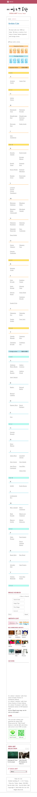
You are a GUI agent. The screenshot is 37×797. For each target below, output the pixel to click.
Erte (11, 417)
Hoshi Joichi (22, 124)
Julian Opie (22, 470)
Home (9, 19)
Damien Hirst (14, 405)
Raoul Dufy (13, 555)
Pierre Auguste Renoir (21, 543)
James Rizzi (13, 455)
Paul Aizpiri (22, 537)
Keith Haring (23, 486)
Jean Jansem (22, 462)
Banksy (12, 387)
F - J (14, 50)
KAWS (12, 486)
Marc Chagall (14, 507)
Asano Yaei (22, 81)
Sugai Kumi (22, 292)
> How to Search (24, 596)
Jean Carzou (13, 462)
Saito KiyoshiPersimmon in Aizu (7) (23, 761)
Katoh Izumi (22, 152)
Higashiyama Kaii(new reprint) (23, 117)
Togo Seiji (22, 319)
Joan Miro (22, 466)
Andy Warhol (14, 377)
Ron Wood (22, 555)
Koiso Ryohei (14, 169)
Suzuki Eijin (13, 303)
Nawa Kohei (13, 235)
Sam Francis (22, 565)
